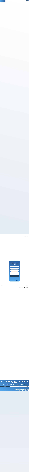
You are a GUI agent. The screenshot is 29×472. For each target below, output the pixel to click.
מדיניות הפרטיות (21, 390)
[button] (20, 287)
